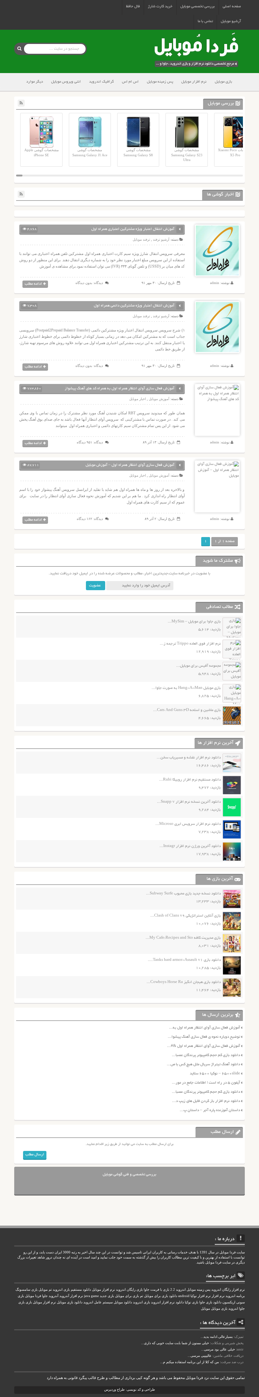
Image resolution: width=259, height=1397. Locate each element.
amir (240, 1349)
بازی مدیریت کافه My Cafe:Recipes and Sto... (183, 938)
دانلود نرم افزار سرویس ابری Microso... (188, 824)
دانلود (180, 1302)
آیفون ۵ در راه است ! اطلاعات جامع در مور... (206, 1083)
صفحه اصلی (232, 6)
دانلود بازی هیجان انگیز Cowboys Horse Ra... (184, 982)
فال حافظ (133, 6)
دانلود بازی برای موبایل (160, 1296)
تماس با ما (205, 21)
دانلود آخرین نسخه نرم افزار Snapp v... (189, 802)
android (184, 1296)
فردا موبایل (33, 1296)
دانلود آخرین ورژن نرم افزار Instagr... (190, 846)
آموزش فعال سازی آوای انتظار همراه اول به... (204, 1028)
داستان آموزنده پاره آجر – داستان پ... (210, 1110)
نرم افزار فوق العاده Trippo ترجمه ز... (190, 644)
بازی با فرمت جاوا (156, 1289)
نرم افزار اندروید (163, 1302)
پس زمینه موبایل (160, 82)
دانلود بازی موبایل (69, 1302)
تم (141, 1296)
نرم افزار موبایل (194, 82)
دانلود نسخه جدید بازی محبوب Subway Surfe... (183, 894)
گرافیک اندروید (101, 82)
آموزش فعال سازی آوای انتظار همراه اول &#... (203, 1046)
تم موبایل (45, 1289)
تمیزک (239, 1336)
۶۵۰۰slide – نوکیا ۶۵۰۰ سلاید (215, 1074)
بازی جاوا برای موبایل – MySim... (194, 622)
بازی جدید (107, 1296)
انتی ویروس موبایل (66, 82)
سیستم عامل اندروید (98, 1302)
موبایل (205, 1308)
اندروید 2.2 (178, 1289)
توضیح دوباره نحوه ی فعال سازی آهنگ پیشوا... (204, 1037)
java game (91, 1296)
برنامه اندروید (235, 1296)
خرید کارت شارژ (160, 6)
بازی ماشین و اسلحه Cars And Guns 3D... (187, 710)
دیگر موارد (34, 82)
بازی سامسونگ (26, 1289)
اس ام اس (130, 82)
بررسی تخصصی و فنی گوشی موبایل (129, 1174)
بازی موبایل (223, 82)
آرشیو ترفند (161, 239)
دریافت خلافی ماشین (229, 1355)
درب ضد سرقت (232, 1362)
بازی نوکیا (191, 1302)
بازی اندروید (141, 1302)
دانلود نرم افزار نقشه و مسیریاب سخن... (189, 758)
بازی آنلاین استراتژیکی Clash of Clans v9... (185, 916)
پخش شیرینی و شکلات (227, 1343)
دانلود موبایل (123, 1302)
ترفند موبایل (141, 239)
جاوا (45, 1296)
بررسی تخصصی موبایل (197, 6)
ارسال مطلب (34, 1155)
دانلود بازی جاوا (210, 1302)
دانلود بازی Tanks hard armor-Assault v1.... (184, 960)
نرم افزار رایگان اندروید (228, 1289)
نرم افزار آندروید (71, 1296)
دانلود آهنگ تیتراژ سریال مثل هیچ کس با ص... (203, 1064)
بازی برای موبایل (127, 1296)
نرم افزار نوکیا (200, 1296)
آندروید (53, 1296)
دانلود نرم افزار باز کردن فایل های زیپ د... (206, 1101)
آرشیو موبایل (231, 21)
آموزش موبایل (159, 399)
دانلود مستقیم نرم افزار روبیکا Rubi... (190, 780)
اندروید (233, 1308)
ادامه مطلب (33, 284)
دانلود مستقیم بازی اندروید (72, 1289)
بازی (29, 1302)
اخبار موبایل (137, 399)
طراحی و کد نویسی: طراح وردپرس (129, 1389)
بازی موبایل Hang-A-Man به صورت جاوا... (186, 688)
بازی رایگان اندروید (129, 1289)
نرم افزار (218, 1296)
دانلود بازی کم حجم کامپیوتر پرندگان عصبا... (206, 1055)
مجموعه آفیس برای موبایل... (198, 666)
